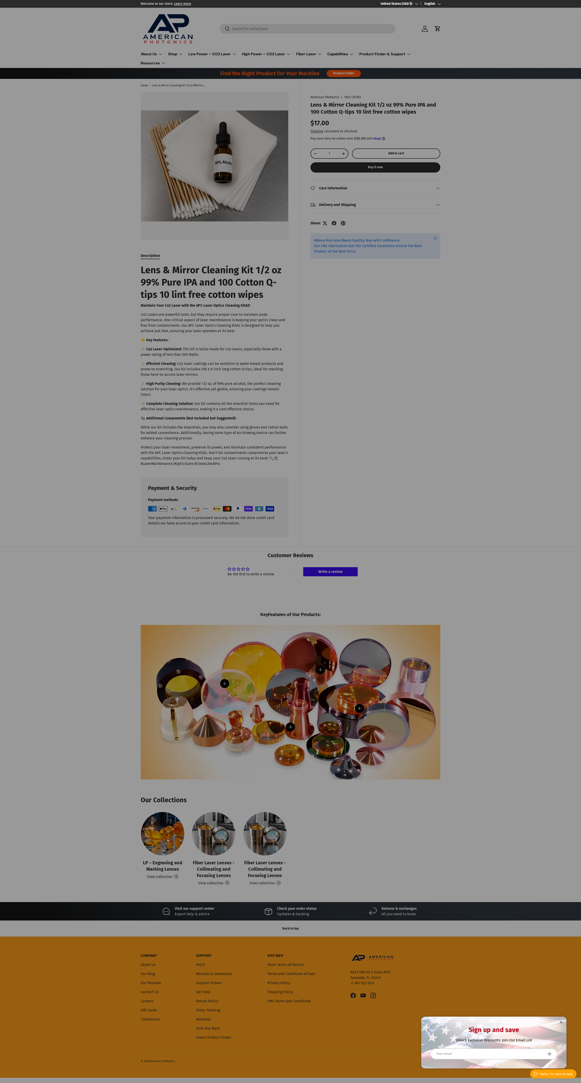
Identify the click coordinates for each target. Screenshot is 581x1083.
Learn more (182, 4)
